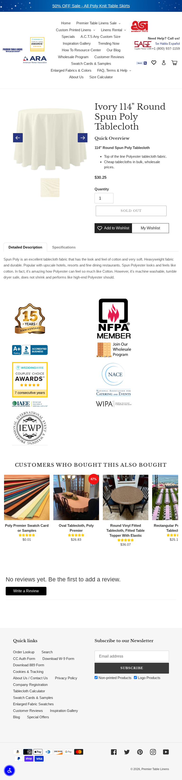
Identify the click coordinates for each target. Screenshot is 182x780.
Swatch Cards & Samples (33, 698)
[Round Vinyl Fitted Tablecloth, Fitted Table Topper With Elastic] (125, 497)
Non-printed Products (115, 678)
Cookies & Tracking (28, 672)
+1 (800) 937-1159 (166, 48)
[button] (9, 770)
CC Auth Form (24, 659)
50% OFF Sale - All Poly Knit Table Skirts (91, 6)
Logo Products (148, 678)
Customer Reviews (28, 711)
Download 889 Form (28, 665)
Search (47, 652)
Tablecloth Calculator (29, 691)
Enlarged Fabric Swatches (33, 704)
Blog (16, 717)
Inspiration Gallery (64, 711)
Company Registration (30, 685)
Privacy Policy (66, 678)
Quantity (102, 189)
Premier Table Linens (155, 769)
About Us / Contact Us (30, 678)
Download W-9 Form (58, 659)
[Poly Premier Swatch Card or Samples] (27, 497)
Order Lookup (23, 652)
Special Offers (38, 717)
